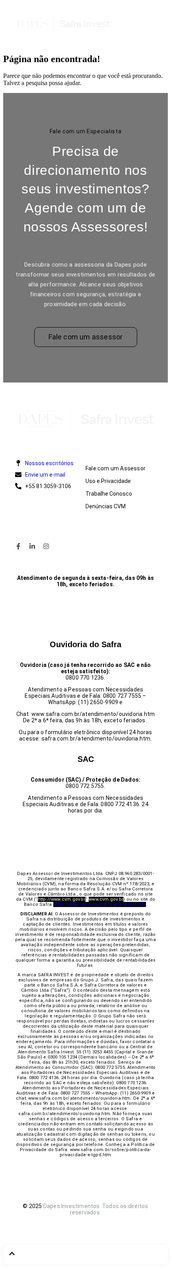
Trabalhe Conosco (109, 494)
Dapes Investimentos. (72, 1206)
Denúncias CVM (106, 506)
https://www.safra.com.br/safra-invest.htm (99, 904)
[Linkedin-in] (32, 546)
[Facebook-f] (18, 546)
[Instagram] (46, 546)
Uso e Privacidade (108, 481)
